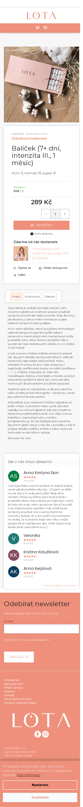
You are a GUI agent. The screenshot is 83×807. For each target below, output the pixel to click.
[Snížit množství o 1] (46, 214)
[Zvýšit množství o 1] (64, 214)
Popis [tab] (16, 296)
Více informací (28, 775)
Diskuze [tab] (49, 296)
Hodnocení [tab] (32, 296)
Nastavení (40, 785)
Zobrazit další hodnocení (59, 585)
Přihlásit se (19, 657)
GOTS (11, 372)
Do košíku (44, 225)
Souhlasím (40, 797)
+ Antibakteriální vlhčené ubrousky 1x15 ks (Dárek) (50, 253)
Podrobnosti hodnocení (29, 138)
